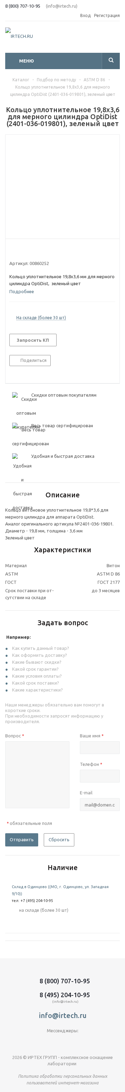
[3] (26, 251)
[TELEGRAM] (48, 1042)
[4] (32, 251)
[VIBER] (62, 1042)
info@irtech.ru (62, 1015)
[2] (19, 251)
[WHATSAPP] (77, 1042)
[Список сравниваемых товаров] (115, 39)
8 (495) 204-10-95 (65, 994)
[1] (12, 251)
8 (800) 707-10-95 (22, 5)
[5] (39, 251)
